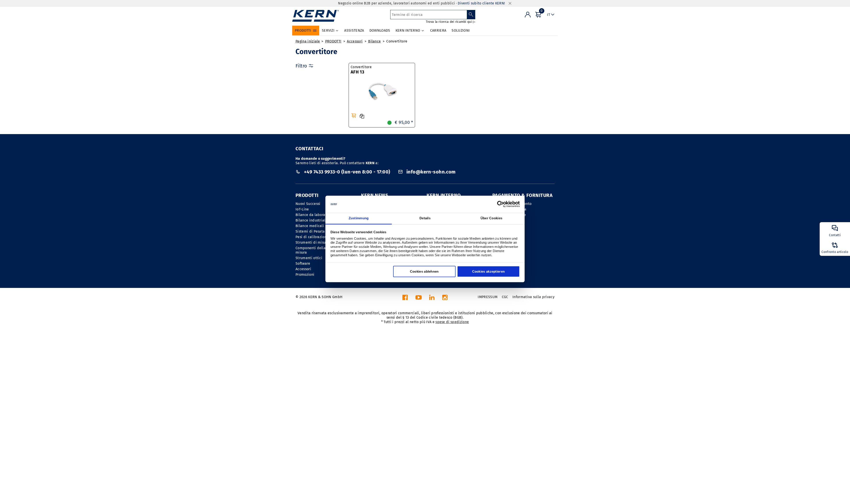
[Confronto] (362, 116)
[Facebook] (405, 299)
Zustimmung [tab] (359, 218)
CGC (505, 297)
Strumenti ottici (309, 258)
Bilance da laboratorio (314, 215)
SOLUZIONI (461, 30)
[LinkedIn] (432, 299)
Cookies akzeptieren (488, 271)
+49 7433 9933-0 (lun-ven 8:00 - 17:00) (347, 172)
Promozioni (305, 274)
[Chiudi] (510, 3)
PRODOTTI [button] (303, 30)
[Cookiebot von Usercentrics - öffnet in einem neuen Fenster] (500, 204)
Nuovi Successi (308, 204)
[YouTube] (418, 299)
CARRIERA (438, 30)
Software (303, 263)
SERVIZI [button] (328, 30)
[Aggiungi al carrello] (354, 115)
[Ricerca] (471, 14)
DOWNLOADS (379, 30)
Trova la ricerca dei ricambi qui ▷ (450, 22)
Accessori (355, 41)
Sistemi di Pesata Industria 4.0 (321, 231)
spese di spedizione (452, 322)
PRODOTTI (333, 41)
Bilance (374, 41)
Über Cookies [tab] (491, 218)
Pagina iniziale (308, 41)
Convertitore (396, 41)
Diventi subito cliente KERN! (481, 3)
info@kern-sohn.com (430, 172)
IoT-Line (302, 209)
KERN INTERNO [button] (408, 30)
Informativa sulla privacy (533, 297)
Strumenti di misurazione (317, 242)
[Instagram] (445, 299)
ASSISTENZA (354, 30)
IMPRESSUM (487, 297)
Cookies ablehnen (424, 271)
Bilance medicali (310, 226)
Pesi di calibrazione (312, 237)
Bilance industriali (311, 220)
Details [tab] (425, 218)
